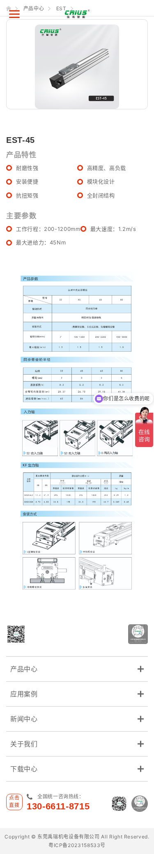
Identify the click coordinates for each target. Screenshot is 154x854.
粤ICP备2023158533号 (77, 845)
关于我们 (24, 744)
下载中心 (24, 769)
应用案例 (24, 694)
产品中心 (24, 669)
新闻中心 (24, 719)
